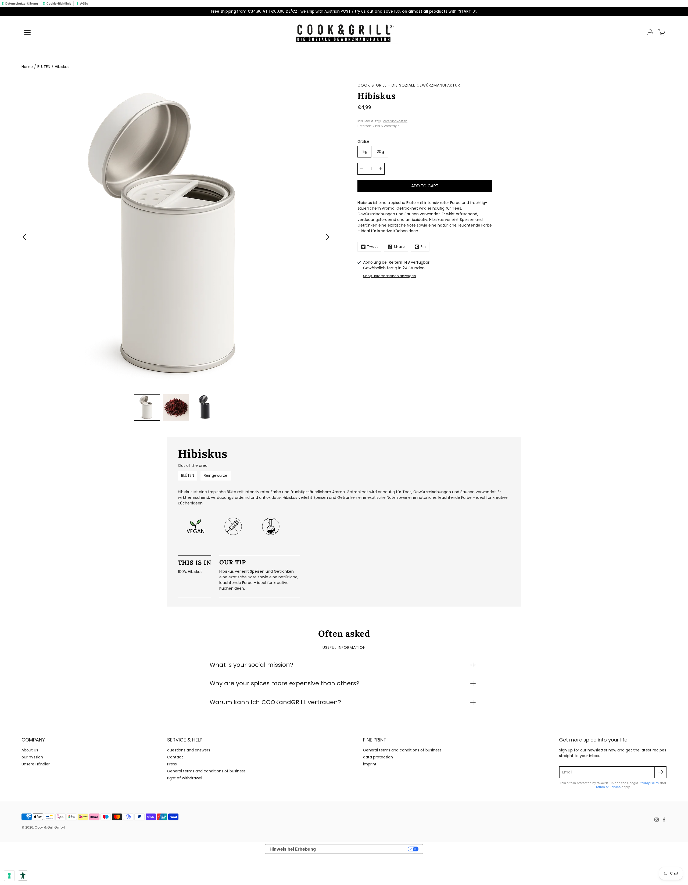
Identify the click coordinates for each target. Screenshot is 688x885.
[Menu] (27, 32)
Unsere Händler (36, 764)
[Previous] (27, 237)
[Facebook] (664, 820)
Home (27, 66)
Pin (423, 246)
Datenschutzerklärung (21, 3)
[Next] (325, 237)
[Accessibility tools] (23, 875)
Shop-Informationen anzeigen (389, 276)
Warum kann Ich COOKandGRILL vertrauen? (275, 702)
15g (364, 151)
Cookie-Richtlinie (58, 3)
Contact (175, 757)
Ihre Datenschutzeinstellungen (364, 849)
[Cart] (662, 32)
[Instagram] (656, 820)
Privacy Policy (649, 783)
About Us (30, 750)
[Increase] (381, 169)
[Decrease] (361, 169)
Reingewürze (215, 475)
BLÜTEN (43, 66)
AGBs (84, 3)
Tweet (372, 246)
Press (172, 764)
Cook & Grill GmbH (50, 827)
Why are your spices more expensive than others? (284, 683)
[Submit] (660, 772)
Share (399, 246)
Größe (363, 141)
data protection (378, 757)
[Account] (650, 32)
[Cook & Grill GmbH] (344, 32)
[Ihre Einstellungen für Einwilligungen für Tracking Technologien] (9, 875)
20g (380, 151)
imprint (370, 764)
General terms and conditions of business (206, 771)
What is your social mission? (251, 665)
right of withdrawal (184, 778)
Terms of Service (608, 787)
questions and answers (188, 750)
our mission (32, 757)
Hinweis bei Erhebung (293, 849)
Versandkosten (395, 121)
